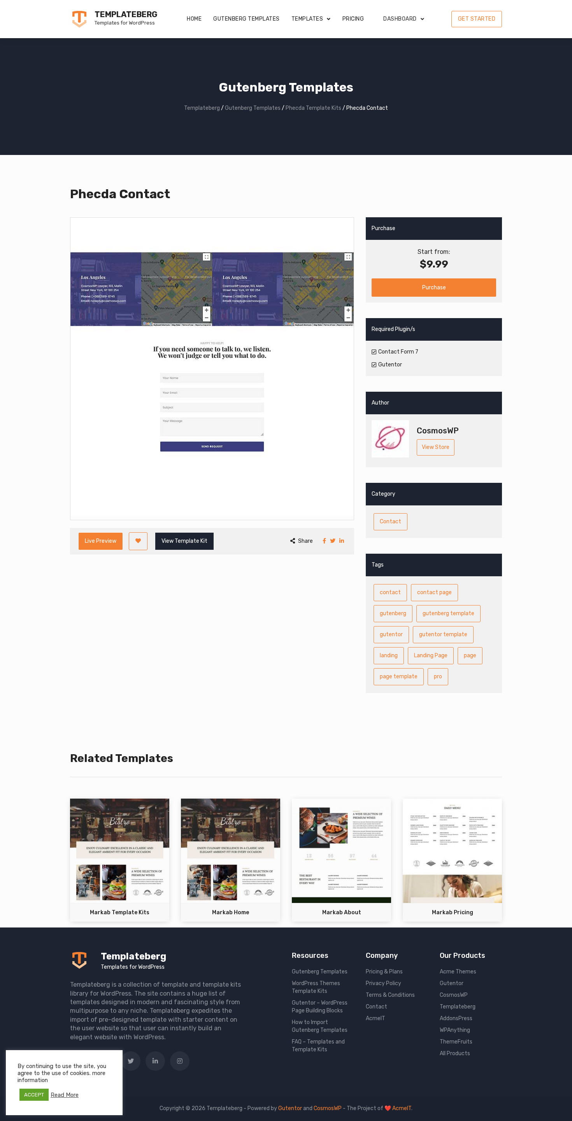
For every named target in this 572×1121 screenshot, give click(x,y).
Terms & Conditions (390, 995)
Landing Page (430, 655)
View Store (435, 447)
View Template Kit (184, 541)
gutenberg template (448, 613)
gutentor (391, 634)
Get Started (477, 19)
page (470, 655)
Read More (65, 1094)
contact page (434, 592)
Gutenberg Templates (246, 19)
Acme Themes (458, 971)
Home (194, 19)
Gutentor (451, 983)
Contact (390, 521)
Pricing (353, 19)
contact (390, 592)
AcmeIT (375, 1018)
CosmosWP (454, 995)
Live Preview (100, 541)
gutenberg (393, 613)
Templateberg (126, 14)
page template (399, 676)
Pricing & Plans (384, 971)
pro (438, 676)
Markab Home (230, 912)
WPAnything (455, 1030)
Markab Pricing (452, 912)
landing (389, 655)
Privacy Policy (383, 983)
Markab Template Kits (119, 912)
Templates (307, 19)
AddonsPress (456, 1018)
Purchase (434, 287)
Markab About (341, 912)
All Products (455, 1053)
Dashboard (400, 19)
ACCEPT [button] (34, 1095)
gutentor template (443, 634)
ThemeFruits (456, 1041)
